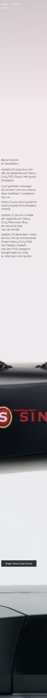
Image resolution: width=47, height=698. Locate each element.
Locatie (16, 4)
